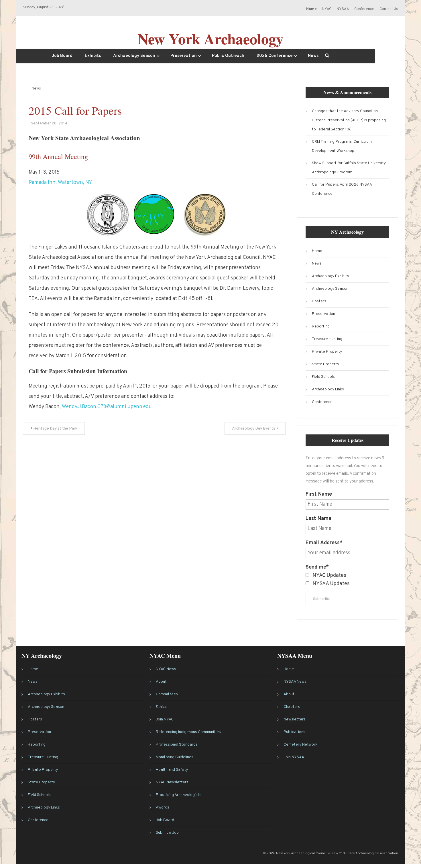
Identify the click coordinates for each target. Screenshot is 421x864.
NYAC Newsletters (172, 782)
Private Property (327, 351)
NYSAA (343, 9)
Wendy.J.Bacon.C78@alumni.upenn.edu (107, 407)
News (313, 56)
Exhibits (93, 56)
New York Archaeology (210, 38)
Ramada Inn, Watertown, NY (60, 182)
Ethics (161, 706)
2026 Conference (275, 56)
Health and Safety (172, 769)
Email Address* (324, 543)
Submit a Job (167, 832)
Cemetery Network (300, 744)
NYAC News (166, 669)
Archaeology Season (134, 56)
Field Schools (323, 376)
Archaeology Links (328, 389)
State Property (325, 364)
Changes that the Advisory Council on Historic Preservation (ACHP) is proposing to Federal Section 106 (349, 120)
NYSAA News (295, 681)
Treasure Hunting (327, 339)
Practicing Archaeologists (178, 795)
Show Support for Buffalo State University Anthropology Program (349, 168)
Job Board (62, 56)
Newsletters (295, 719)
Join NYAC (165, 719)
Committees (167, 694)
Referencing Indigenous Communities (188, 732)
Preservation (183, 56)
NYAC (326, 9)
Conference (364, 9)
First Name (319, 494)
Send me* (317, 567)
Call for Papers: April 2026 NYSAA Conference (342, 189)
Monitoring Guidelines (174, 757)
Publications (294, 732)
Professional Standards (177, 744)
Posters (319, 301)
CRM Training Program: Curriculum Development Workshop (342, 146)
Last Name (318, 518)
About (161, 681)
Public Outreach (228, 56)
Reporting (321, 326)
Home (317, 251)
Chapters (292, 706)
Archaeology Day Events (253, 428)
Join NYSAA (294, 757)
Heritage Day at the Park (55, 428)
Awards (162, 807)
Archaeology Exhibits (330, 276)
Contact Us (388, 9)
